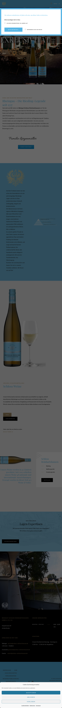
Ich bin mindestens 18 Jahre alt (17, 23)
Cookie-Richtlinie (25, 705)
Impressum (38, 705)
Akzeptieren (31, 692)
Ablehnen (31, 697)
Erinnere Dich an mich (34, 29)
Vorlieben (31, 701)
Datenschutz (32, 705)
